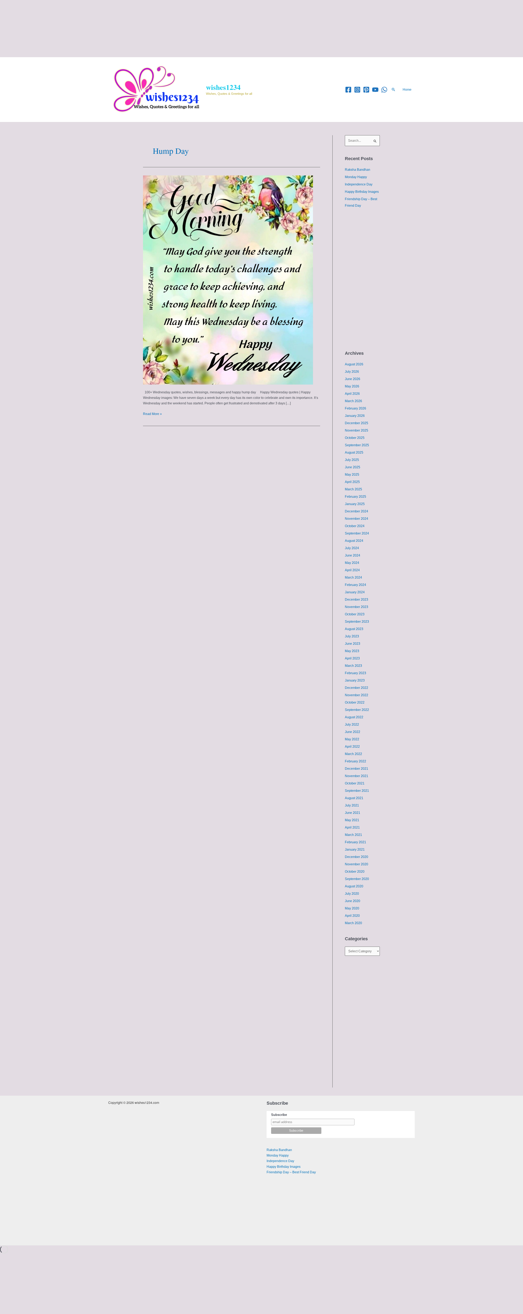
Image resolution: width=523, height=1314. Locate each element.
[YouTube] (375, 89)
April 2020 (352, 915)
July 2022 (352, 724)
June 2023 (352, 643)
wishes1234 (223, 87)
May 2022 (352, 739)
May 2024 (352, 562)
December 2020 (356, 857)
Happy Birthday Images (362, 191)
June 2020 (352, 901)
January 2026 (355, 415)
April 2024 (352, 570)
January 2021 (355, 849)
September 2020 (357, 879)
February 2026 (355, 408)
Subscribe (279, 1115)
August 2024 (354, 540)
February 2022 (355, 761)
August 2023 (354, 629)
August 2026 (354, 364)
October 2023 (354, 614)
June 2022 (352, 732)
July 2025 (352, 460)
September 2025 (357, 445)
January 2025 (355, 504)
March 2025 (353, 489)
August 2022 (354, 717)
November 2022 (356, 695)
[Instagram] (357, 89)
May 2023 (352, 651)
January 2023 (355, 680)
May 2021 (352, 820)
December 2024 (356, 511)
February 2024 (355, 585)
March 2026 (353, 401)
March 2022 (353, 754)
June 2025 (352, 467)
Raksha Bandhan (357, 169)
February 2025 (355, 496)
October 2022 (354, 702)
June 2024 (352, 555)
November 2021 (356, 776)
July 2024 (352, 548)
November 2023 (356, 607)
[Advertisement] (122, 28)
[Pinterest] (366, 89)
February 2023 (355, 673)
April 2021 (352, 827)
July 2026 (352, 371)
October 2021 (354, 783)
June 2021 (352, 812)
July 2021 (352, 805)
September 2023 (357, 621)
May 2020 (352, 908)
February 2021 (355, 842)
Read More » (152, 413)
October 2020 (354, 871)
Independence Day (358, 184)
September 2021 (357, 790)
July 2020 (352, 893)
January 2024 (355, 592)
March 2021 (353, 835)
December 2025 (356, 423)
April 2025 (352, 482)
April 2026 (352, 393)
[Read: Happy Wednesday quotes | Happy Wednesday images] (228, 279)
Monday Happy (356, 177)
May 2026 (352, 386)
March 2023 (353, 665)
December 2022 (356, 687)
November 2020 (356, 864)
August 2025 (354, 452)
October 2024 (354, 526)
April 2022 (352, 746)
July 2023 (352, 636)
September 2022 (357, 710)
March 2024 (353, 577)
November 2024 (356, 518)
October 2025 (354, 437)
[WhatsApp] (384, 89)
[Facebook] (348, 89)
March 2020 (353, 923)
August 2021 (354, 798)
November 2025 (356, 430)
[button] (393, 89)
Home (407, 89)
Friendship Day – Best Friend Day (291, 1172)
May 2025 (352, 474)
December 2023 (356, 599)
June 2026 (352, 379)
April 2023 (352, 658)
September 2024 (357, 533)
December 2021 (356, 768)
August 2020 (354, 886)
